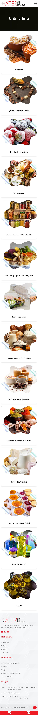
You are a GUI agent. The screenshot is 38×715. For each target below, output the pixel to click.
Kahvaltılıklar (19, 193)
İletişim (5, 649)
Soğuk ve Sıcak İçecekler (19, 399)
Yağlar (19, 606)
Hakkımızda (6, 642)
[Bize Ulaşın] (9, 713)
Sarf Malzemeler (19, 317)
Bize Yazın (6, 652)
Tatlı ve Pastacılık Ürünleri (19, 523)
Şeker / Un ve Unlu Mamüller (19, 358)
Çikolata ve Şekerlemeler (19, 111)
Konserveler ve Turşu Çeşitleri (19, 235)
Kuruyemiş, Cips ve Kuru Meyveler (19, 276)
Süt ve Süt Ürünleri (19, 482)
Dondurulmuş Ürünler (19, 152)
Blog (4, 646)
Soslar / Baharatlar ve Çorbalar (19, 441)
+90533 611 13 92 (13, 696)
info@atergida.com (14, 693)
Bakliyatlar (19, 70)
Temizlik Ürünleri (19, 564)
